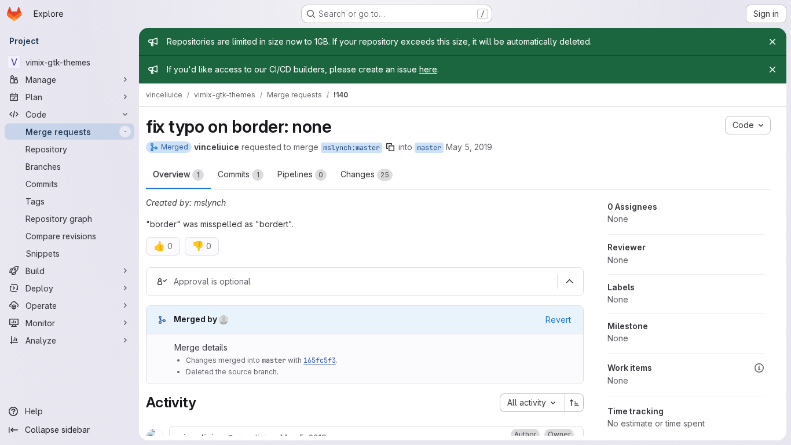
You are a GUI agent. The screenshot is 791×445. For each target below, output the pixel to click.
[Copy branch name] (390, 147)
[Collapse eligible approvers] (569, 282)
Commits (238, 174)
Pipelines (300, 174)
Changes (364, 174)
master (429, 147)
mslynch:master (351, 147)
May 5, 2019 (469, 147)
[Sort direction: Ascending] (574, 402)
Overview (176, 174)
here (428, 69)
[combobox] (532, 402)
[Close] (772, 42)
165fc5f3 (319, 360)
